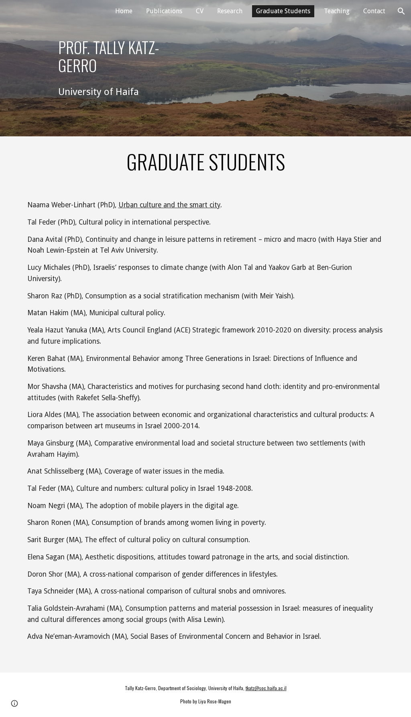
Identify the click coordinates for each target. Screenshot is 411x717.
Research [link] (229, 11)
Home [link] (123, 11)
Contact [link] (374, 11)
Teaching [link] (337, 11)
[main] (112, 56)
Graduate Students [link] (283, 11)
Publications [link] (164, 11)
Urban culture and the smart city (169, 205)
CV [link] (199, 11)
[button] (401, 11)
